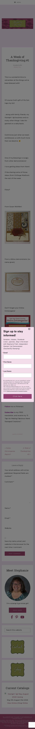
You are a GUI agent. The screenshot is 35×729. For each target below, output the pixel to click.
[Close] (29, 329)
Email (5, 352)
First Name (7, 362)
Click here (17, 396)
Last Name (7, 371)
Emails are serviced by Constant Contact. (17, 391)
